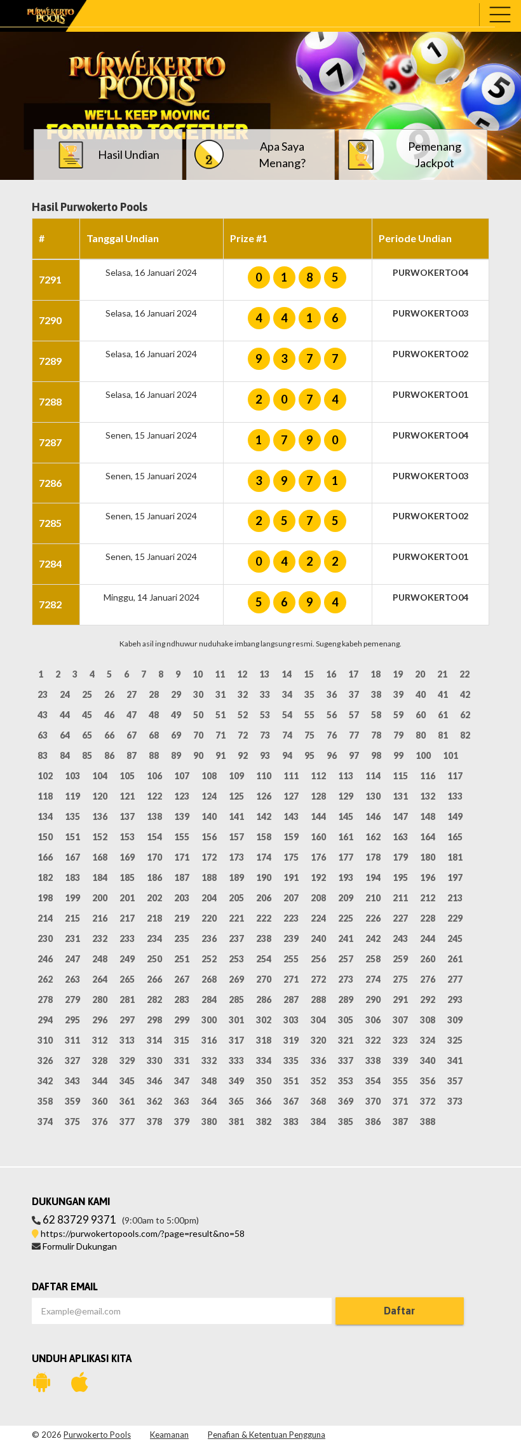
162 (373, 836)
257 (345, 958)
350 (263, 1080)
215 (72, 918)
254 (263, 958)
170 (154, 857)
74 (287, 735)
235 (181, 938)
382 (263, 1121)
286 (263, 999)
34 (287, 694)
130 (373, 796)
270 (263, 979)
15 (309, 674)
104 (99, 775)
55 (309, 714)
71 (220, 735)
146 (373, 816)
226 (373, 918)
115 (400, 775)
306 (373, 1019)
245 (455, 938)
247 (72, 958)
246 (45, 958)
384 (318, 1121)
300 (209, 1019)
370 (373, 1101)
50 (198, 714)
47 (131, 714)
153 (127, 836)
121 (127, 796)
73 (265, 735)
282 (154, 999)
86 (109, 755)
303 (291, 1019)
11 (220, 674)
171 (181, 857)
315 (181, 1040)
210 (373, 897)
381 (236, 1121)
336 (318, 1060)
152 (99, 836)
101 (450, 755)
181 (455, 857)
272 (318, 979)
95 (309, 755)
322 (373, 1040)
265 (127, 979)
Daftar (399, 1310)
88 (154, 755)
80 (421, 735)
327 (72, 1060)
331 (181, 1060)
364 (209, 1101)
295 (72, 1019)
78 (376, 735)
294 (45, 1019)
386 (373, 1121)
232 (99, 938)
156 (209, 836)
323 (400, 1040)
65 (87, 735)
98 (376, 755)
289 (345, 999)
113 (345, 775)
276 (427, 979)
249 (127, 958)
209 (345, 897)
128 (318, 796)
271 (291, 979)
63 (42, 735)
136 (99, 816)
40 (421, 694)
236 (209, 938)
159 (291, 836)
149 (455, 816)
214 (45, 918)
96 (332, 755)
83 (42, 755)
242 (373, 938)
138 (154, 816)
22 (464, 674)
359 (72, 1101)
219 (181, 918)
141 (236, 816)
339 (400, 1060)
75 (309, 735)
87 (131, 755)
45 (87, 714)
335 (291, 1060)
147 (400, 816)
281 (127, 999)
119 (72, 796)
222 (263, 918)
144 (318, 816)
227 (400, 918)
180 (427, 857)
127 (291, 796)
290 (373, 999)
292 (427, 999)
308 (427, 1019)
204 (209, 897)
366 (263, 1101)
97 (354, 755)
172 (209, 857)
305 (345, 1019)
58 (376, 714)
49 (176, 714)
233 (127, 938)
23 (42, 694)
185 (127, 877)
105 (127, 775)
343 (72, 1080)
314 (154, 1040)
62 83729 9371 (79, 1219)
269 (236, 979)
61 (443, 714)
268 (209, 979)
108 (209, 775)
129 (345, 796)
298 (154, 1019)
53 (265, 714)
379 (181, 1121)
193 (345, 877)
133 (455, 796)
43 (42, 714)
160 (318, 836)
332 (209, 1060)
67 (131, 735)
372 (427, 1101)
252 (209, 958)
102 (45, 775)
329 (127, 1060)
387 (400, 1121)
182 (45, 877)
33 (265, 694)
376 (99, 1121)
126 (263, 796)
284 (209, 999)
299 (181, 1019)
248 (99, 958)
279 (72, 999)
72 (243, 735)
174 (263, 857)
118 (45, 796)
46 (109, 714)
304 (318, 1019)
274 (373, 979)
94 (287, 755)
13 (264, 674)
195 (400, 877)
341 (455, 1060)
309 (455, 1019)
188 (209, 877)
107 (181, 775)
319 (291, 1040)
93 (265, 755)
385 (345, 1121)
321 (345, 1040)
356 (427, 1080)
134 (45, 816)
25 (87, 694)
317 (236, 1040)
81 (443, 735)
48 (154, 714)
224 (318, 918)
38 (376, 694)
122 (154, 796)
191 (291, 877)
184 (99, 877)
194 (373, 877)
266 (154, 979)
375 (72, 1121)
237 (236, 938)
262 (45, 979)
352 (318, 1080)
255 (291, 958)
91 (220, 755)
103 (72, 775)
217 (127, 918)
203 (181, 897)
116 (427, 775)
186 (154, 877)
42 (465, 694)
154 (154, 836)
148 (427, 816)
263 (72, 979)
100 (423, 755)
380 (209, 1121)
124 (209, 796)
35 (309, 694)
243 (400, 938)
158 (263, 836)
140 (209, 816)
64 (65, 735)
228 (427, 918)
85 (87, 755)
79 (398, 735)
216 (99, 918)
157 (236, 836)
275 (400, 979)
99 (398, 755)
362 (154, 1101)
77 (354, 735)
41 (443, 694)
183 (72, 877)
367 (291, 1101)
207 (291, 897)
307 (400, 1019)
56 (332, 714)
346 (154, 1080)
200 (99, 897)
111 (291, 775)
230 (45, 938)
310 (45, 1040)
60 (421, 714)
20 (420, 674)
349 (236, 1080)
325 (455, 1040)
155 (181, 836)
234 (154, 938)
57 (354, 714)
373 (455, 1101)
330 (154, 1060)
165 (455, 836)
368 (318, 1101)
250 (154, 958)
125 (236, 796)
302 (263, 1019)
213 (455, 897)
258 (373, 958)
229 (455, 918)
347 (181, 1080)
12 (242, 674)
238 (263, 938)
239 (291, 938)
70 (198, 735)
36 (332, 694)
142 (263, 816)
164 (427, 836)
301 (236, 1019)
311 (72, 1040)
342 (45, 1080)
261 (455, 958)
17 (353, 674)
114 (373, 775)
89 (176, 755)
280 (99, 999)
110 (263, 775)
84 (65, 755)
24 (65, 694)
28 (154, 694)
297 (127, 1019)
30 (198, 694)
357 (455, 1080)
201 (127, 897)
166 (45, 857)
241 (345, 938)
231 (72, 938)
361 (127, 1101)
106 (154, 775)
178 (373, 857)
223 (291, 918)
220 (209, 918)
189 (236, 877)
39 (398, 694)
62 (465, 714)
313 (127, 1040)
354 (373, 1080)
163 (400, 836)
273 (345, 979)
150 (45, 836)
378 (154, 1121)
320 (318, 1040)
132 (427, 796)
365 (236, 1101)
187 (181, 877)
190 (263, 877)
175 (291, 857)
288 (318, 999)
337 (345, 1060)
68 (154, 735)
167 (72, 857)
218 (154, 918)
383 (291, 1121)
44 (65, 714)
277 (455, 979)
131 (400, 796)
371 (400, 1101)
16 (331, 674)
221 (236, 918)
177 (345, 857)
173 (236, 857)
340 (427, 1060)
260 (427, 958)
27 (131, 694)
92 (243, 755)
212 (427, 897)
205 (236, 897)
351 (291, 1080)
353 (345, 1080)
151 (72, 836)
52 (243, 714)
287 (291, 999)
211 (400, 897)
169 (127, 857)
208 (318, 897)
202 (154, 897)
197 (455, 877)
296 (99, 1019)
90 (198, 755)
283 (181, 999)
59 (398, 714)
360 (99, 1101)
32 (243, 694)
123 (181, 796)
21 (442, 674)
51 (220, 714)
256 (318, 958)
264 (99, 979)
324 (427, 1040)
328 (99, 1060)
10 (198, 674)
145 (345, 816)
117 (455, 775)
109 (236, 775)
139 (181, 816)
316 (209, 1040)
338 (373, 1060)
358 (45, 1101)
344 (99, 1080)
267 (181, 979)
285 (236, 999)
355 (400, 1080)
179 (400, 857)
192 (318, 877)
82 (465, 735)
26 (109, 694)
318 (263, 1040)
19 (398, 674)
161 (345, 836)
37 (354, 694)
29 (176, 694)
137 (127, 816)
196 (427, 877)
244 (427, 938)
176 (318, 857)
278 (45, 999)
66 (109, 735)
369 (345, 1101)
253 (236, 958)
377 (127, 1121)
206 (263, 897)
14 (286, 674)
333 (236, 1060)
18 (375, 674)
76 (332, 735)
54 (287, 714)
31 (220, 694)
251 (181, 958)
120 (99, 796)
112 (318, 775)
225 (345, 918)
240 (318, 938)
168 (99, 857)
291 (400, 999)
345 (127, 1080)
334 (263, 1060)
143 (291, 816)
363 (181, 1101)
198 (45, 897)
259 (400, 958)
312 (99, 1040)
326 (45, 1060)
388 (427, 1121)
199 (72, 897)
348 (209, 1080)
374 (45, 1121)
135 (72, 816)
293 (455, 999)
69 (176, 735)
